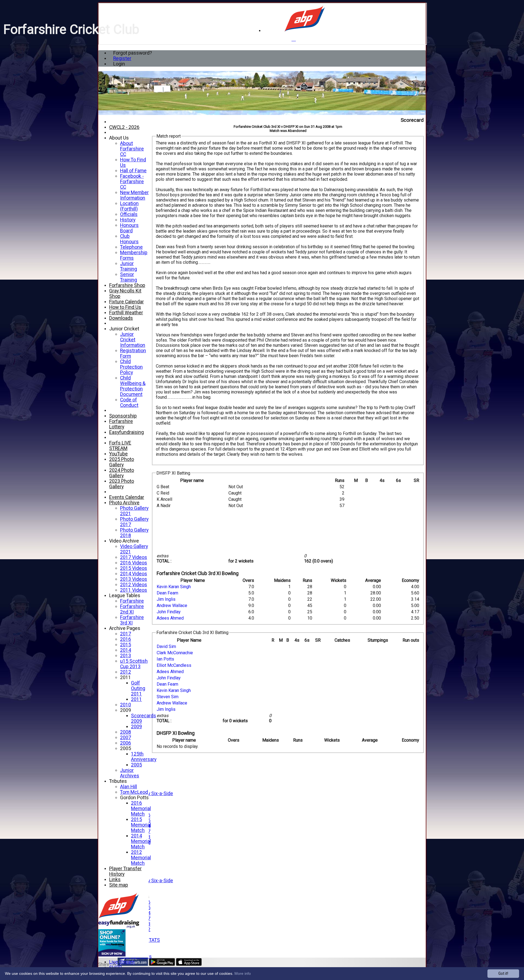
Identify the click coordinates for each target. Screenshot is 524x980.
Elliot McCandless (174, 665)
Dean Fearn (167, 593)
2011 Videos (133, 590)
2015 (125, 644)
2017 (125, 633)
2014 (125, 650)
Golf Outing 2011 (138, 688)
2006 (125, 743)
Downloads (121, 318)
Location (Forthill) (129, 206)
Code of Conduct (129, 402)
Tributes (118, 781)
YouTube (118, 454)
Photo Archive (124, 502)
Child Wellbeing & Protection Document (132, 386)
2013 (125, 655)
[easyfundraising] (112, 955)
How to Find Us (125, 307)
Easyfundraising (126, 432)
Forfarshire (132, 601)
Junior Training (128, 266)
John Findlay (169, 611)
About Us (119, 138)
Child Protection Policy (131, 367)
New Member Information (134, 195)
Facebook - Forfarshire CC (132, 181)
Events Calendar (126, 497)
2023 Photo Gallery (121, 483)
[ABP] (304, 30)
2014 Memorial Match (141, 841)
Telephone (131, 247)
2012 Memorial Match (141, 857)
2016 (125, 639)
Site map (118, 885)
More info (242, 973)
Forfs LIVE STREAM (120, 445)
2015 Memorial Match (141, 825)
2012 (125, 672)
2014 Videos (133, 573)
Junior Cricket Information (132, 339)
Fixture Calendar (126, 301)
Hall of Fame (133, 170)
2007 (125, 737)
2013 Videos (133, 579)
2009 (125, 710)
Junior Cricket (124, 328)
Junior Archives (129, 773)
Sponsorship (123, 416)
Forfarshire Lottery (121, 424)
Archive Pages (124, 628)
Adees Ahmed (170, 618)
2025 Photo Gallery (121, 462)
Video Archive (124, 541)
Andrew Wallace (172, 605)
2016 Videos (133, 563)
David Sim (166, 646)
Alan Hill (128, 786)
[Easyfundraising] (118, 926)
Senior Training (128, 277)
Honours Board (129, 228)
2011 (125, 677)
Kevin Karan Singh (174, 586)
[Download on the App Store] (189, 964)
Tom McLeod (134, 792)
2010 (125, 704)
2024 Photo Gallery (121, 472)
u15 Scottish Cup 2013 (134, 663)
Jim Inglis (166, 599)
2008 (125, 732)
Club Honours (129, 238)
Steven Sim (167, 696)
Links (115, 879)
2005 (125, 748)
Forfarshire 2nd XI (132, 609)
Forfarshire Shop (127, 285)
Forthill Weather (126, 312)
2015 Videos (133, 568)
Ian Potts (165, 659)
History (127, 220)
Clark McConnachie (175, 652)
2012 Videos (133, 584)
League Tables (124, 595)
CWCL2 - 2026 (124, 127)
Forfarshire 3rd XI (132, 620)
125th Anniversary (143, 756)
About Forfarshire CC (132, 149)
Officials (129, 214)
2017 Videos (133, 557)
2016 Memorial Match (141, 808)
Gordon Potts (134, 797)
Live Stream (122, 962)
